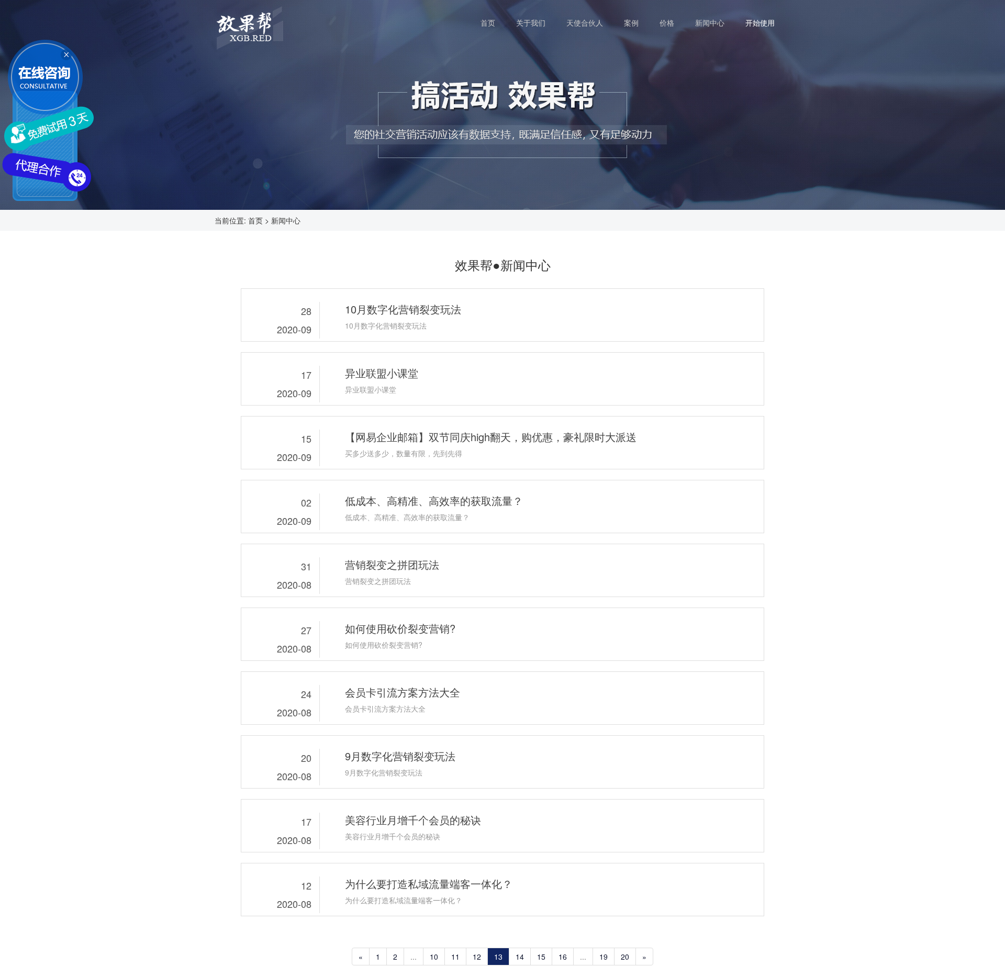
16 (563, 956)
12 (477, 956)
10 (434, 956)
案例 (636, 22)
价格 (672, 22)
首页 (493, 22)
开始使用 (760, 22)
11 (455, 956)
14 (520, 956)
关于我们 (536, 22)
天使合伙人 (589, 22)
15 (541, 956)
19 (603, 956)
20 (625, 956)
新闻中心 (715, 22)
